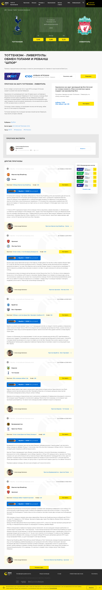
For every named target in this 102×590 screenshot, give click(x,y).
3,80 (51, 39)
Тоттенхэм (27, 130)
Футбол (15, 9)
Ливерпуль (18, 130)
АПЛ (10, 130)
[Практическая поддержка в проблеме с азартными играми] (23, 582)
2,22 (64, 39)
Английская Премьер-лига (24, 9)
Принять (91, 587)
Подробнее (53, 588)
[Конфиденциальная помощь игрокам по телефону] (36, 582)
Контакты (94, 573)
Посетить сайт (67, 76)
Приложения (51, 2)
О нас (59, 573)
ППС (69, 2)
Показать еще (87, 189)
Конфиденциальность (23, 573)
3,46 (38, 39)
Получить (88, 76)
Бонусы (34, 2)
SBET (5, 9)
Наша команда (44, 573)
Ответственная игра (76, 573)
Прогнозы (26, 2)
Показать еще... (39, 567)
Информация (76, 2)
